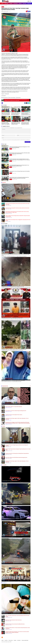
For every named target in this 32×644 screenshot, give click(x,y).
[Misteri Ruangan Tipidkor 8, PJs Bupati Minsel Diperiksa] (3, 407)
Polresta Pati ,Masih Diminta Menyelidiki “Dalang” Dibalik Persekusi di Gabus (12, 380)
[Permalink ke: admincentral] (2, 11)
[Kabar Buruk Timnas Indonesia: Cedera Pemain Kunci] (3, 620)
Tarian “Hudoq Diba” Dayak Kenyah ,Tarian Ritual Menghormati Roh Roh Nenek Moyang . (17, 616)
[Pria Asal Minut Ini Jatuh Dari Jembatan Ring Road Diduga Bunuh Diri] (3, 411)
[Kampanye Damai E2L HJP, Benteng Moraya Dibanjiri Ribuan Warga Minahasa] (3, 454)
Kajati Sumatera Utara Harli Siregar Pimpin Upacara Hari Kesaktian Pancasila (15, 123)
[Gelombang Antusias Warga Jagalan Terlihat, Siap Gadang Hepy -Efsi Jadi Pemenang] (3, 419)
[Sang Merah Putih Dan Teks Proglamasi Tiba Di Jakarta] (3, 415)
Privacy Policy (11, 640)
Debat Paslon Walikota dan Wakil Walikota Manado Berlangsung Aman (16, 457)
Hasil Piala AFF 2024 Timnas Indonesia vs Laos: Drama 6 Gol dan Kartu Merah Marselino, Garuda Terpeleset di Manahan (17, 632)
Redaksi (15, 640)
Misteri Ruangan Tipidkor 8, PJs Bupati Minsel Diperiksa (14, 406)
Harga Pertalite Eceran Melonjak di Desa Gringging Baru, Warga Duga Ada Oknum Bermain (18, 220)
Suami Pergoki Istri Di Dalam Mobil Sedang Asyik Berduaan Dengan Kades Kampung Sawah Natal (15, 254)
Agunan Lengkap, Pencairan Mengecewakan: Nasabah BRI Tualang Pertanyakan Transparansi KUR (18, 216)
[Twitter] (26, 103)
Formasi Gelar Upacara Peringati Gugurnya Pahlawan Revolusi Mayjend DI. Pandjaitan (17, 445)
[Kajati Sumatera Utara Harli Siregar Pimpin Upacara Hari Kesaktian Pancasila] (16, 119)
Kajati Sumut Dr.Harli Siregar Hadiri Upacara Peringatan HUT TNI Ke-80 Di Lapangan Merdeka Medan (6, 114)
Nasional (3, 120)
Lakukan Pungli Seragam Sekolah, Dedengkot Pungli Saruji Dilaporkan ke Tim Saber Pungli (18, 449)
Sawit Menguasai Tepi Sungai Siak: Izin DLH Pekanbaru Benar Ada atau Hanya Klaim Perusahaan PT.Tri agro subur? (17, 212)
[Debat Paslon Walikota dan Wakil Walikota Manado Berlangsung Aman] (3, 458)
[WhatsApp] (29, 103)
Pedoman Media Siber (25, 640)
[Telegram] (28, 103)
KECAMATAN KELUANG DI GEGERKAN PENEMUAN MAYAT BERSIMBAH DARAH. (12, 286)
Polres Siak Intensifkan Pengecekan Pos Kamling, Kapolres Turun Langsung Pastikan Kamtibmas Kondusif (6, 123)
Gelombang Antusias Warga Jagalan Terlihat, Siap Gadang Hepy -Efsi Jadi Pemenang (17, 419)
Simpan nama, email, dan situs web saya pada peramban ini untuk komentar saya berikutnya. (16, 139)
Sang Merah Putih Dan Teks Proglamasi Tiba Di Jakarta (14, 414)
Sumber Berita (18, 97)
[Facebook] (25, 103)
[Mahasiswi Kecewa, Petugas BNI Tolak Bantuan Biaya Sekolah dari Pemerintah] (3, 208)
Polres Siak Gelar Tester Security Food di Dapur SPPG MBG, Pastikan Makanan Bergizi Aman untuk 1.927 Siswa (15, 114)
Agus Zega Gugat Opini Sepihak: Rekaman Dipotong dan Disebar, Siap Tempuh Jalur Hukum (17, 204)
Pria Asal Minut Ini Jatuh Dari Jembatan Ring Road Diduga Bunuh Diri (16, 410)
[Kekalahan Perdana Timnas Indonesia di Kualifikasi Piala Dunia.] (3, 624)
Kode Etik (6, 640)
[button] (28, 1)
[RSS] (2, 637)
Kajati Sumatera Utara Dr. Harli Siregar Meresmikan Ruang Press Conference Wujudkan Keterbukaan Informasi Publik (25, 123)
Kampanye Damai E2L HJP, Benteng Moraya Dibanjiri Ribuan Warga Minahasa (17, 453)
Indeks (3, 640)
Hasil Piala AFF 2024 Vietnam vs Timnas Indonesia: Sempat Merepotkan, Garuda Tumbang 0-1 (18, 628)
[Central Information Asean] (10, 1)
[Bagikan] (29, 11)
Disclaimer (19, 640)
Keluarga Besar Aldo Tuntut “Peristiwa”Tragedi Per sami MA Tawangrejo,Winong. (13, 349)
